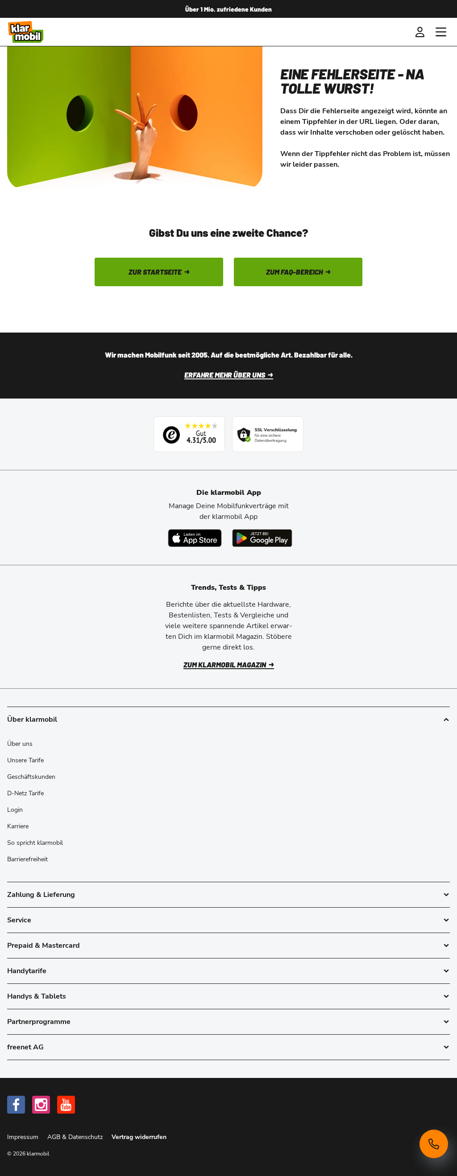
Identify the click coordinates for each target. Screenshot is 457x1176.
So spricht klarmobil (35, 843)
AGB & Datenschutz (75, 1137)
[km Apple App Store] (195, 538)
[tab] (228, 894)
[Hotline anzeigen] (434, 1144)
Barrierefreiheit (27, 859)
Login (15, 810)
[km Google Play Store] (262, 538)
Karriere (18, 826)
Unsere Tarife (25, 760)
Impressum (23, 1137)
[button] (419, 32)
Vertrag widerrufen (139, 1137)
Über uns (20, 744)
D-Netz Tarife (25, 793)
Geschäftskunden (31, 777)
